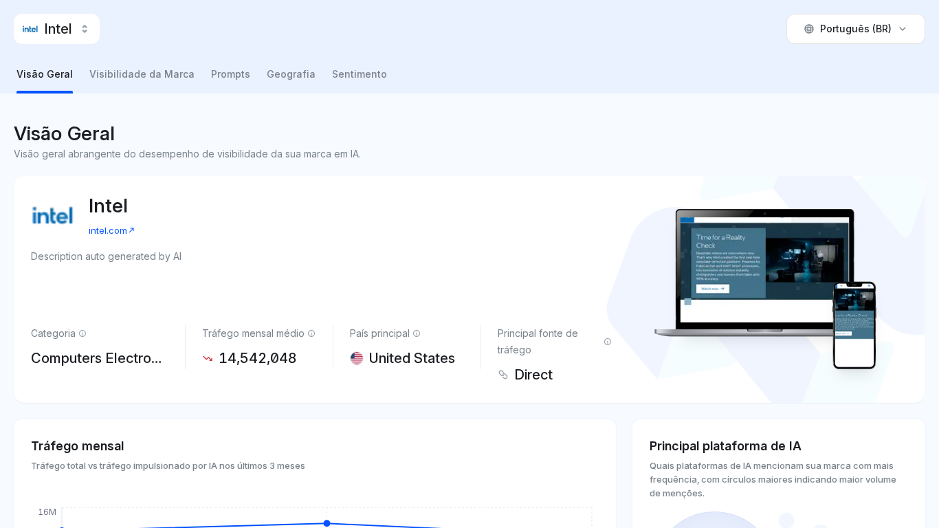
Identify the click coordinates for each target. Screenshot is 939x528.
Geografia (291, 74)
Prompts (230, 74)
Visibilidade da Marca (142, 74)
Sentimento (359, 74)
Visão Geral (44, 74)
